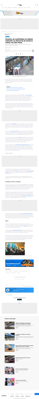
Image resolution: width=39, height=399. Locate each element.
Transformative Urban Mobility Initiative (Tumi (22, 144)
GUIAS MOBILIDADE (9, 7)
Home (2, 31)
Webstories (28, 396)
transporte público (13, 272)
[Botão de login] (37, 5)
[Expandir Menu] (2, 5)
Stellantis (20, 137)
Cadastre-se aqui (15, 290)
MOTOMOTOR (24, 7)
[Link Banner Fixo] (19, 263)
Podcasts (17, 396)
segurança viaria (8, 272)
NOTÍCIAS (5, 7)
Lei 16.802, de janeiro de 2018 (16, 230)
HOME (2, 7)
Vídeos (23, 396)
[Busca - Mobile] (36, 5)
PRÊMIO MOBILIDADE (15, 7)
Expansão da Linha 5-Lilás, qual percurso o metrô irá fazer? (14, 87)
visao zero (18, 272)
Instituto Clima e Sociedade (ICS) (27, 213)
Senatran (16, 170)
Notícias (12, 396)
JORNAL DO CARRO (20, 7)
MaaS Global (14, 123)
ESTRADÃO (28, 7)
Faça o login (19, 299)
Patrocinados (4, 31)
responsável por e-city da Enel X (26, 195)
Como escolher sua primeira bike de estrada (12, 90)
